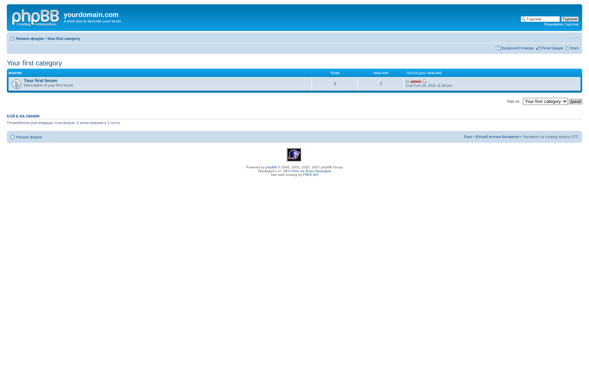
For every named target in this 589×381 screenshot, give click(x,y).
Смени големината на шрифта (574, 37)
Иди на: (513, 101)
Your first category (63, 38)
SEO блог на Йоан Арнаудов (307, 171)
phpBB (271, 167)
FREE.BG (310, 175)
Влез (575, 48)
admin (416, 81)
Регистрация (552, 48)
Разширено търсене (561, 24)
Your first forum (40, 80)
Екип (468, 137)
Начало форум (30, 38)
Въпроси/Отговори (517, 48)
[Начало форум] (36, 17)
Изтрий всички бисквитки (497, 137)
